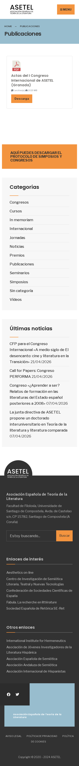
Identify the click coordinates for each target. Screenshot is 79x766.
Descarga (21, 98)
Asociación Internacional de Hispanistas (36, 671)
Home (8, 26)
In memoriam (21, 220)
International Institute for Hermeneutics (36, 641)
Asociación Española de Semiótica (31, 659)
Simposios (19, 282)
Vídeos (16, 299)
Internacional (21, 228)
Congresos (19, 202)
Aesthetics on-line (20, 572)
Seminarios (19, 273)
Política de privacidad (42, 736)
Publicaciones (22, 264)
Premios (17, 255)
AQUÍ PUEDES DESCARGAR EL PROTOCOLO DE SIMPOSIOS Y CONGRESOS (36, 156)
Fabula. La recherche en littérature (31, 602)
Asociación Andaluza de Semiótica (31, 665)
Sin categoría (21, 290)
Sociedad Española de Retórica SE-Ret (35, 608)
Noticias (17, 246)
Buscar (64, 536)
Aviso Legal (13, 736)
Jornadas (17, 237)
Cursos (16, 211)
